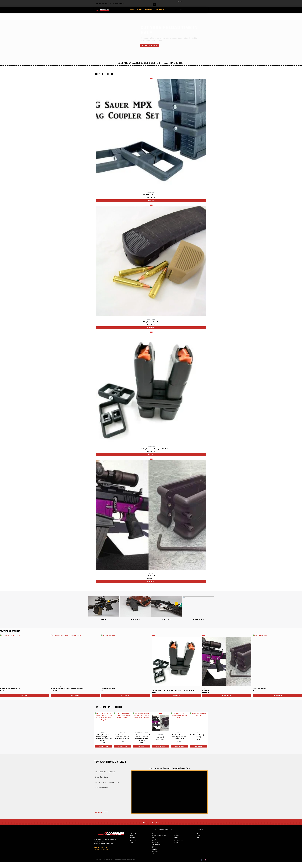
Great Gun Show (101, 777)
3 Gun (132, 10)
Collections (160, 10)
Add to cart (151, 201)
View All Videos (101, 812)
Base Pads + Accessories (144, 10)
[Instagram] (205, 860)
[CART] (154, 4)
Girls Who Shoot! (101, 788)
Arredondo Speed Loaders (105, 772)
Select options (151, 328)
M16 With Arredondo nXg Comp (107, 782)
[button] (2, 36)
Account (179, 1)
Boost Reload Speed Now (149, 45)
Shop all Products (151, 822)
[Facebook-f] (202, 860)
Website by (128, 859)
